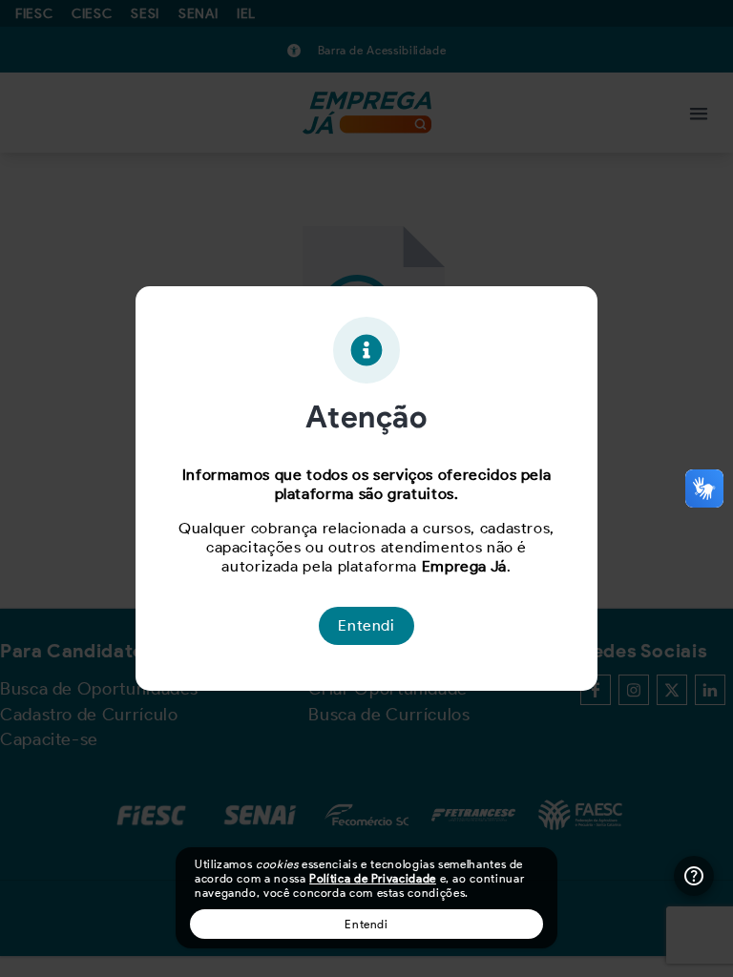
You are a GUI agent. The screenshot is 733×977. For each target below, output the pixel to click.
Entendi (366, 924)
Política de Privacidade (372, 878)
